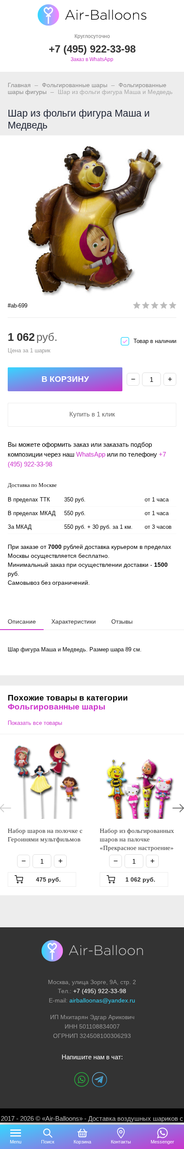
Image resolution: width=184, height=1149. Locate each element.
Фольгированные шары (74, 85)
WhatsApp (90, 454)
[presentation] (22, 621)
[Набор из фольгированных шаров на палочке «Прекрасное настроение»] (138, 780)
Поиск (47, 1141)
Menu (15, 1141)
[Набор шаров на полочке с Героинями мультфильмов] (46, 780)
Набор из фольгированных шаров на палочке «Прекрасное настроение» (137, 839)
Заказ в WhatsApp (92, 59)
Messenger (162, 1141)
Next (178, 808)
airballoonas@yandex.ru (102, 1000)
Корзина (82, 1141)
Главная (19, 85)
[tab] (22, 621)
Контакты (121, 1141)
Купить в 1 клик (92, 414)
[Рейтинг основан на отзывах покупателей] (154, 307)
